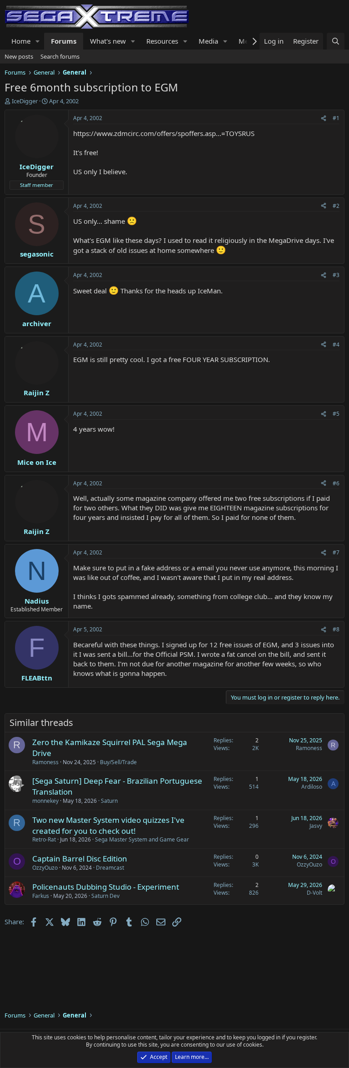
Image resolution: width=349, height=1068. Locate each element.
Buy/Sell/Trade (118, 762)
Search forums (60, 56)
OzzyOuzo (45, 868)
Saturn (109, 801)
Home (20, 40)
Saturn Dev (105, 896)
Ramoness (45, 762)
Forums (63, 40)
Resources (162, 40)
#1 (336, 118)
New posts (19, 56)
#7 (336, 552)
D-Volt (314, 893)
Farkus (40, 896)
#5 (336, 414)
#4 (336, 344)
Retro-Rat (44, 839)
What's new (108, 40)
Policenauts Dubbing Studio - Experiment (105, 887)
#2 (336, 206)
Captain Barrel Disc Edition (79, 858)
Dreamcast (110, 868)
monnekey (45, 801)
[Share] (323, 118)
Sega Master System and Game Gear (142, 839)
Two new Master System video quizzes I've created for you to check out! (108, 825)
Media (208, 40)
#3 (336, 275)
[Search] (335, 41)
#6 (336, 483)
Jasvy (315, 826)
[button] (37, 41)
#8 (336, 629)
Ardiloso (311, 787)
